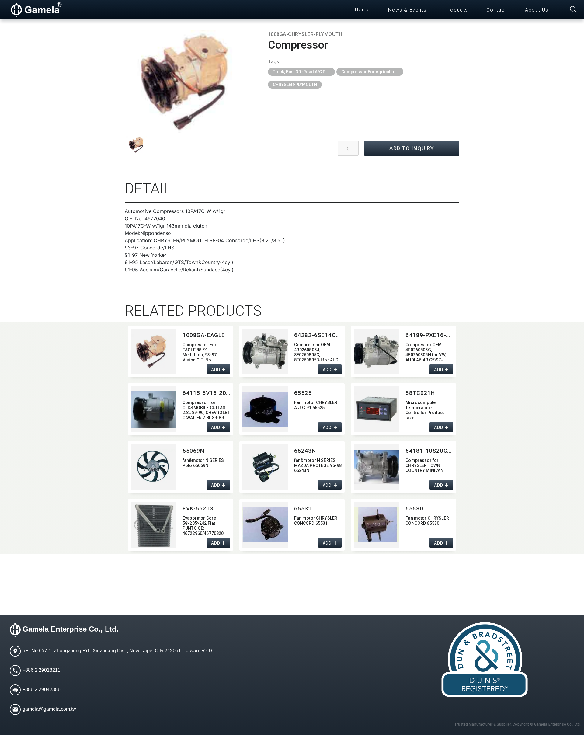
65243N (305, 450)
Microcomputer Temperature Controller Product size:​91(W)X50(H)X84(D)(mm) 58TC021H (425, 409)
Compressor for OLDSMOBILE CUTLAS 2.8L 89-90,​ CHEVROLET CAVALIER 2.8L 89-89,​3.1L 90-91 (206, 409)
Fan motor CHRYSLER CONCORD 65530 (427, 521)
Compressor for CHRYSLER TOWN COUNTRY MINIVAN (424, 465)
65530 (414, 508)
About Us (536, 10)
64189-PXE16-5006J (429, 335)
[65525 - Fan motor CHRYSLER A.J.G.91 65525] (265, 409)
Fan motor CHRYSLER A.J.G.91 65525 (316, 405)
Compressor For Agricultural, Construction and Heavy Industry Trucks (372, 71)
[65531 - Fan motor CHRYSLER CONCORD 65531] (265, 525)
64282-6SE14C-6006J (318, 335)
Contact (496, 10)
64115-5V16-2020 (206, 392)
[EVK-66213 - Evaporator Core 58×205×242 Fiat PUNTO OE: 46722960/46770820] (153, 525)
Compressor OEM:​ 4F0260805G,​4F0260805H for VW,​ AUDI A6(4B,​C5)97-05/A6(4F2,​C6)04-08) (426, 351)
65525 (303, 392)
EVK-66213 (197, 508)
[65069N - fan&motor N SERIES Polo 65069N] (153, 467)
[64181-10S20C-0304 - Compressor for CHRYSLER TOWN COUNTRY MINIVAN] (376, 467)
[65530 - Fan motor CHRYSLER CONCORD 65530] (376, 525)
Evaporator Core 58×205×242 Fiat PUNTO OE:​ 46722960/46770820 (203, 525)
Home (362, 9)
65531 (303, 508)
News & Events (407, 10)
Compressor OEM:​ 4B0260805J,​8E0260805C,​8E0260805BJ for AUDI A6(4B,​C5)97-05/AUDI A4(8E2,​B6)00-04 (317, 351)
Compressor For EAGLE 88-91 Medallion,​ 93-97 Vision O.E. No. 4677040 (199, 351)
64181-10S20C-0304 (429, 450)
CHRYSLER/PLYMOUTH (295, 84)
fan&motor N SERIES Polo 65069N (203, 463)
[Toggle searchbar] (573, 10)
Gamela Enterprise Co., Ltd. (71, 629)
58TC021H (420, 392)
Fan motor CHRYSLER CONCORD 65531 (316, 521)
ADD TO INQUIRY (411, 148)
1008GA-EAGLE (203, 335)
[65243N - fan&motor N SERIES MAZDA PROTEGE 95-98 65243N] (265, 467)
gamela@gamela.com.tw (49, 709)
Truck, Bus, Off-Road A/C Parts (303, 71)
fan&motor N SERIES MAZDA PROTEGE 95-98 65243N (318, 465)
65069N (193, 450)
